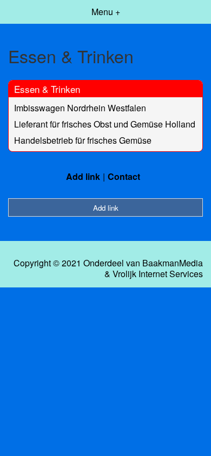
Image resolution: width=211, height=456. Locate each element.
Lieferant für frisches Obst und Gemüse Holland (104, 124)
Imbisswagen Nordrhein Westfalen (80, 108)
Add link (83, 176)
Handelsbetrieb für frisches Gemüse (82, 140)
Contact (124, 176)
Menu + (105, 11)
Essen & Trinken (47, 89)
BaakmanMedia (172, 263)
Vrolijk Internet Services (158, 274)
